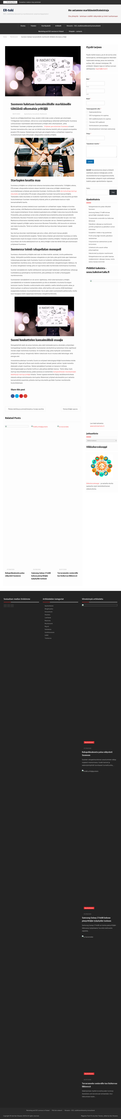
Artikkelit (58, 26)
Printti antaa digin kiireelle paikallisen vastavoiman (34, 2)
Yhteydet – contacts (75, 31)
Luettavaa (48, 617)
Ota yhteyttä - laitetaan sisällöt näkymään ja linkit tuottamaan (93, 16)
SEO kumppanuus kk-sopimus (99, 115)
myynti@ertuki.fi (101, 69)
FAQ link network (57, 1110)
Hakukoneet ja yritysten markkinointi (101, 253)
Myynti (47, 626)
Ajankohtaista (28, 114)
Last (87, 94)
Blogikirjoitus (49, 609)
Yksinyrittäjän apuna (70, 409)
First (87, 86)
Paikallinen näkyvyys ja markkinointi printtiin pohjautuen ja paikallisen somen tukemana (102, 226)
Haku (88, 188)
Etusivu (23, 26)
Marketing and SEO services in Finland (51, 31)
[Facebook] (108, 2)
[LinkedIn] (112, 2)
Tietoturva (48, 638)
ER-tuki (8, 10)
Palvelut (33, 26)
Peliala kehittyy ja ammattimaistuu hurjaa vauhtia (26, 409)
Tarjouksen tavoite (93, 144)
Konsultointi (36, 114)
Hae (113, 192)
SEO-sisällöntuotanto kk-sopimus (100, 119)
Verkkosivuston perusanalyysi (98, 125)
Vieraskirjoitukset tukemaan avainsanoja (102, 129)
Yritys (88, 134)
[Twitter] (115, 2)
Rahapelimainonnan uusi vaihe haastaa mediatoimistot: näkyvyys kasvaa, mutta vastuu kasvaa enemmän (101, 259)
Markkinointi (43, 114)
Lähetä (90, 162)
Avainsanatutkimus (95, 112)
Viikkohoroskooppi (93, 483)
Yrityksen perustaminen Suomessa (56, 126)
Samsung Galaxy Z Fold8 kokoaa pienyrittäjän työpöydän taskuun (41, 576)
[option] (36, 2)
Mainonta (47, 620)
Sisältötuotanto (49, 632)
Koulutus (47, 615)
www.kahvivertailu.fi (97, 426)
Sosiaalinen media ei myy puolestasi (100, 232)
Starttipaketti (45, 26)
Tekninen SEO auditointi (97, 122)
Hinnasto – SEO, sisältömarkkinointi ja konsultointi (83, 26)
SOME (46, 635)
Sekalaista (48, 629)
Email (88, 99)
